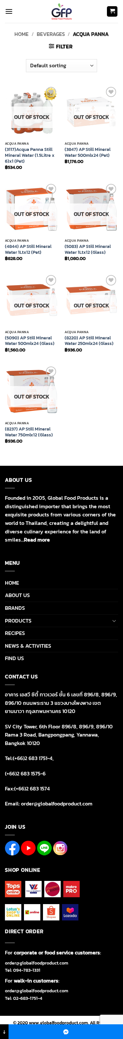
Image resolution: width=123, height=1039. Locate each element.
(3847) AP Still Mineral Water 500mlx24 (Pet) (88, 152)
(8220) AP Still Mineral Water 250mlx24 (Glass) (89, 341)
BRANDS (15, 608)
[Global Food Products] (61, 11)
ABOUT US (17, 595)
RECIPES (15, 633)
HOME (12, 583)
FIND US (14, 658)
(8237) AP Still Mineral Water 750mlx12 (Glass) (29, 432)
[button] (9, 11)
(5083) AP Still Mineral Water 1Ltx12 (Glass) (88, 249)
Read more (37, 540)
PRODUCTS (18, 621)
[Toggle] (114, 621)
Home (21, 34)
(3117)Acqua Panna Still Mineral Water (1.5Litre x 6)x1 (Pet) (29, 155)
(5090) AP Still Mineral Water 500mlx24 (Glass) (29, 341)
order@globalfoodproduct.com (36, 963)
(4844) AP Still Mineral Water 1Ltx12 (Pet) (28, 249)
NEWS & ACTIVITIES (28, 646)
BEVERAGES (51, 34)
